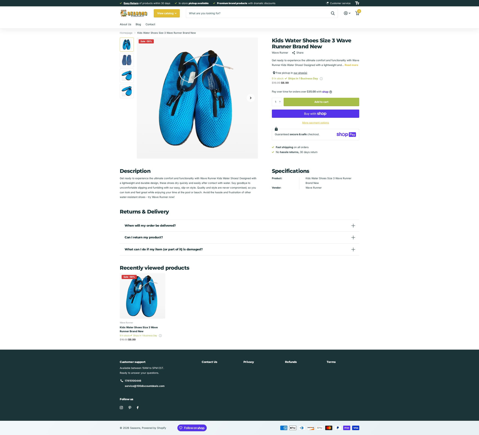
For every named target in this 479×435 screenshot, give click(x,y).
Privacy (248, 362)
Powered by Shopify (154, 427)
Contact (150, 24)
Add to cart (321, 101)
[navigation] (127, 44)
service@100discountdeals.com (144, 385)
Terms (331, 362)
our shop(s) (300, 72)
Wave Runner (280, 52)
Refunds (291, 362)
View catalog (165, 13)
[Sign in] (347, 13)
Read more (351, 64)
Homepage (126, 32)
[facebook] (137, 407)
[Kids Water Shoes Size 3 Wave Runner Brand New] (142, 296)
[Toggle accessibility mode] (357, 3)
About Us (125, 24)
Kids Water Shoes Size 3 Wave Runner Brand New (139, 329)
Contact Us (209, 362)
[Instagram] (121, 407)
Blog (138, 24)
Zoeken (333, 13)
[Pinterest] (130, 407)
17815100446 (133, 380)
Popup (321, 78)
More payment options (315, 122)
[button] (251, 98)
